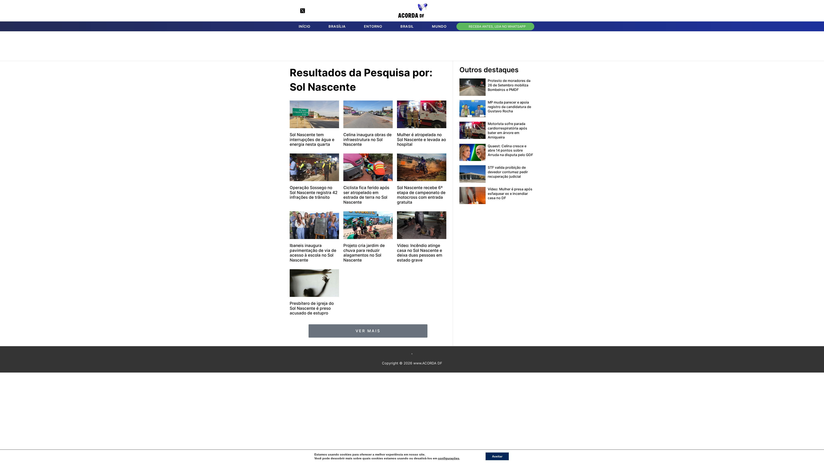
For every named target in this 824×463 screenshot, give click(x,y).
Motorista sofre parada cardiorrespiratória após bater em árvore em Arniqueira (507, 130)
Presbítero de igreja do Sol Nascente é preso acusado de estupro (312, 308)
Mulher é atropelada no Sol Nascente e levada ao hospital (421, 139)
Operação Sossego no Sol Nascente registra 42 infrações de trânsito (314, 192)
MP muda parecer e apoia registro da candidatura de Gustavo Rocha (509, 106)
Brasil (407, 26)
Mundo (439, 26)
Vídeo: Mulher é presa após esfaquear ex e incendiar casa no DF (510, 193)
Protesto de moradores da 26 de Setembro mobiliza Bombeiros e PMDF (509, 85)
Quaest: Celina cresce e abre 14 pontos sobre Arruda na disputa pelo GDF (510, 150)
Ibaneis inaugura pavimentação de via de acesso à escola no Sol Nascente (313, 253)
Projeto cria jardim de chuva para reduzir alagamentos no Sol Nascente (364, 253)
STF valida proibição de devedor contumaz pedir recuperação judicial (508, 172)
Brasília (337, 26)
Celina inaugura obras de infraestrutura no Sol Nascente (367, 139)
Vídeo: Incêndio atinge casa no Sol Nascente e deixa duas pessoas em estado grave (419, 253)
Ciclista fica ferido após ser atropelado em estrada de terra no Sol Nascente (366, 195)
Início (304, 26)
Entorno (373, 26)
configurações (448, 458)
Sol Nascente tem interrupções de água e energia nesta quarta (312, 139)
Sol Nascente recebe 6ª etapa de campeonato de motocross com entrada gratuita (421, 195)
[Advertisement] (414, 47)
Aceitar (497, 456)
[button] (529, 11)
